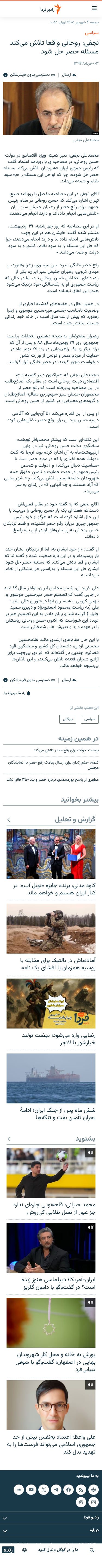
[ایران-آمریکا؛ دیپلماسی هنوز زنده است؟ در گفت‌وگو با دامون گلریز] (51, 1248)
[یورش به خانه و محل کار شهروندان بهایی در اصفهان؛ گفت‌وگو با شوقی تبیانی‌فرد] (51, 1323)
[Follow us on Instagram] (93, 1502)
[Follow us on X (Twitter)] (43, 1490)
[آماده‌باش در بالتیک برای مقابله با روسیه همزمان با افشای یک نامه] (51, 929)
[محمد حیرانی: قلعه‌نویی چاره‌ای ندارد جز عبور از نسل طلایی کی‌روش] (51, 1173)
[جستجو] (92, 1550)
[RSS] (81, 1490)
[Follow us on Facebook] (68, 1490)
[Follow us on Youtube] (31, 1490)
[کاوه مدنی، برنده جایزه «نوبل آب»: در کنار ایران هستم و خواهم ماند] (51, 854)
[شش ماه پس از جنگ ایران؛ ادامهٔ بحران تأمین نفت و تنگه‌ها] (51, 1078)
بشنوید (85, 1139)
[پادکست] (24, 1550)
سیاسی (92, 33)
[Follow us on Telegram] (56, 1490)
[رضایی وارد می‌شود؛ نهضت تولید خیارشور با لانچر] (51, 1003)
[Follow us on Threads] (81, 1502)
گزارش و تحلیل (75, 820)
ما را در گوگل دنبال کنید (58, 1550)
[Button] (69, 75)
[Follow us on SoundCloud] (19, 1490)
